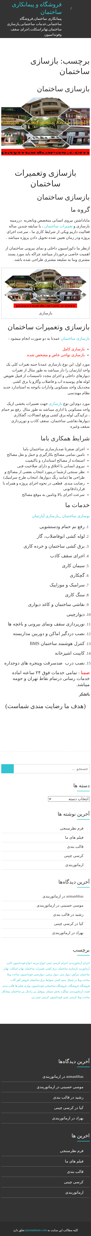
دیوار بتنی (65, 974)
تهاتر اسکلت (17, 968)
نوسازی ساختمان (76, 516)
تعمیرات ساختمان (58, 226)
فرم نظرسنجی (71, 828)
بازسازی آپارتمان (45, 516)
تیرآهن (75, 974)
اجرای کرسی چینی (57, 963)
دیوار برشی (52, 974)
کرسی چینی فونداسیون (63, 997)
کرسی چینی (73, 856)
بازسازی (55, 404)
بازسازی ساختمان (63, 89)
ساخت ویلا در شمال (78, 980)
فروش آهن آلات (20, 980)
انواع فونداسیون (22, 963)
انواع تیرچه (39, 963)
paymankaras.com (36, 1230)
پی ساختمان (18, 991)
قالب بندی (75, 847)
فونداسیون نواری (34, 985)
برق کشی (51, 968)
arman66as (74, 896)
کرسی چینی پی (40, 997)
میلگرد (65, 991)
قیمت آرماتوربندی (80, 991)
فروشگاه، (73, 985)
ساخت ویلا (13, 974)
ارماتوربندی (74, 865)
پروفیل (41, 991)
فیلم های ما (74, 837)
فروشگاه (85, 985)
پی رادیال (31, 991)
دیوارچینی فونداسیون (32, 974)
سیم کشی (60, 980)
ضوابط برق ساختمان (41, 980)
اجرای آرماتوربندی (79, 963)
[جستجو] (7, 768)
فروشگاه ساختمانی (55, 985)
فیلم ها (19, 985)
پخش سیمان (53, 991)
